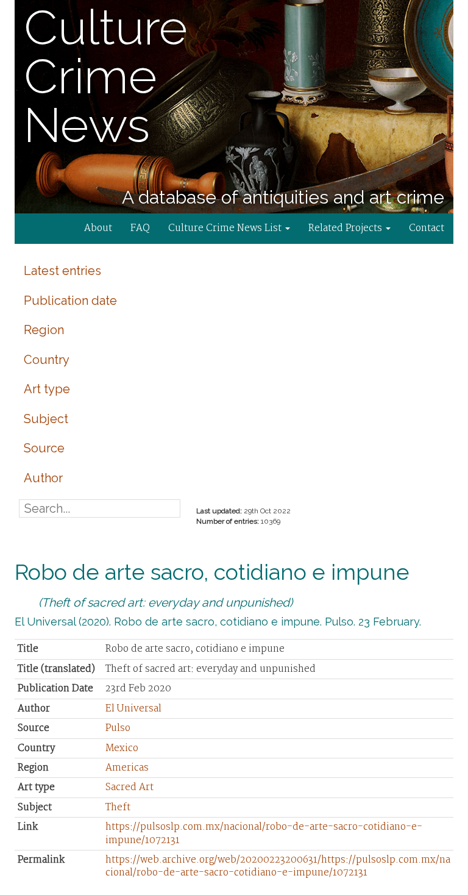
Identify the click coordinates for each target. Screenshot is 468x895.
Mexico (121, 748)
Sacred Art (129, 787)
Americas (127, 768)
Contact (426, 228)
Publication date (70, 300)
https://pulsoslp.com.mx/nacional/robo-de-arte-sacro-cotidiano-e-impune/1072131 (263, 833)
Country (46, 359)
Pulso (117, 728)
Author (43, 478)
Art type (47, 389)
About (98, 228)
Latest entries (62, 270)
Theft (117, 807)
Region (44, 330)
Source (44, 448)
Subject (46, 419)
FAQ (140, 228)
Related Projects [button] (346, 228)
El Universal (133, 708)
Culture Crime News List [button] (226, 228)
